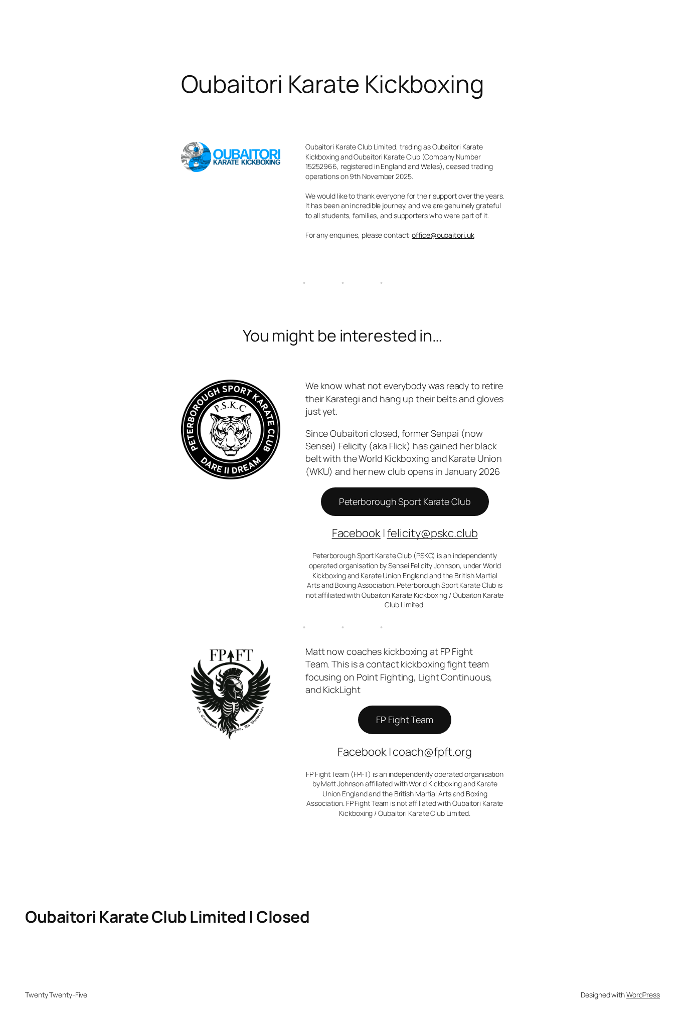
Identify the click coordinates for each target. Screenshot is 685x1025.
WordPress (643, 994)
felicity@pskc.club (432, 533)
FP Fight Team (404, 720)
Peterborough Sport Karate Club (405, 501)
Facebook (356, 533)
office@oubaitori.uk (443, 235)
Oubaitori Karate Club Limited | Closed (167, 917)
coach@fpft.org (432, 751)
